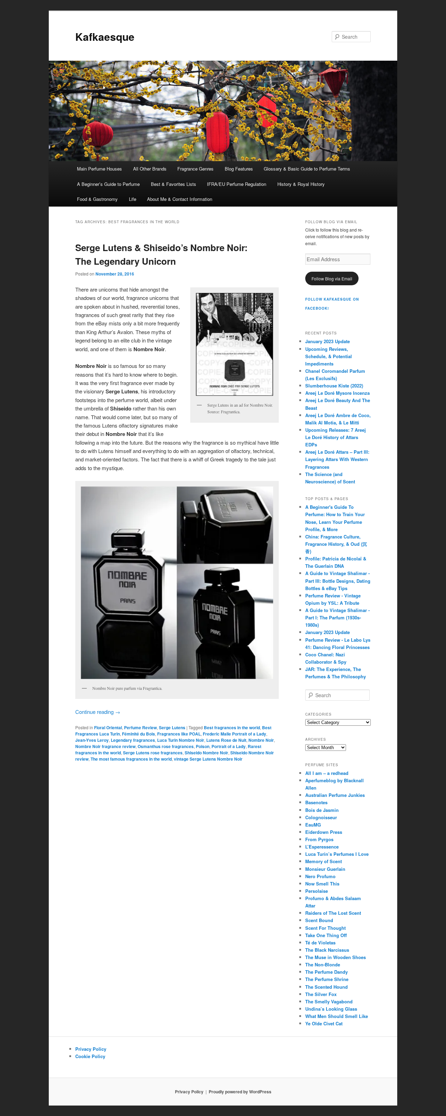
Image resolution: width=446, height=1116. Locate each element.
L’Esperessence (322, 846)
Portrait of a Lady (229, 746)
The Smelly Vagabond (329, 1001)
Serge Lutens (172, 727)
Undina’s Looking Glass (331, 1008)
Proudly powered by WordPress (240, 1091)
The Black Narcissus (327, 950)
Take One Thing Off (326, 935)
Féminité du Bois (138, 734)
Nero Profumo (320, 876)
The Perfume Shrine (326, 979)
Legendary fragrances (133, 740)
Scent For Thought (325, 928)
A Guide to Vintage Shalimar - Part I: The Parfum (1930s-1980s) (337, 617)
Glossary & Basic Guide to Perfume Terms (307, 168)
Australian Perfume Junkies (335, 795)
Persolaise (316, 891)
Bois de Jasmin (322, 810)
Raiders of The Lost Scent (333, 913)
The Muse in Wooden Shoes (335, 957)
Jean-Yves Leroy (92, 740)
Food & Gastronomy (97, 199)
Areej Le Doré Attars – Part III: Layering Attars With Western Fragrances (337, 459)
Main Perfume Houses (99, 168)
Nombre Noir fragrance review (105, 746)
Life (132, 199)
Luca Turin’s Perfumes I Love (337, 854)
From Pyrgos (319, 839)
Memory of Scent (323, 861)
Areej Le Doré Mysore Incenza (337, 393)
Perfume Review (140, 727)
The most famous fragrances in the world (131, 759)
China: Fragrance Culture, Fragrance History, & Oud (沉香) (336, 544)
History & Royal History (301, 184)
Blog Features (239, 168)
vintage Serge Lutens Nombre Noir (208, 759)
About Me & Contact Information (179, 199)
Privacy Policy (90, 1049)
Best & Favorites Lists (173, 184)
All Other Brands (150, 168)
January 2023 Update (327, 341)
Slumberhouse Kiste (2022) (334, 385)
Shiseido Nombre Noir (206, 752)
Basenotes (316, 802)
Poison (202, 746)
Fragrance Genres (195, 168)
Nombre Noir (261, 740)
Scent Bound (319, 920)
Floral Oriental (108, 727)
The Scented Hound (326, 986)
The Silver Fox (321, 994)
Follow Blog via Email (332, 278)
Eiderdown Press (323, 832)
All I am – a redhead (326, 773)
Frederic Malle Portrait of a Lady (234, 734)
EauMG (313, 824)
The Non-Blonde (322, 964)
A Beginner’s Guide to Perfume (108, 184)
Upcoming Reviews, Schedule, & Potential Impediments (328, 356)
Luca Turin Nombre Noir (180, 740)
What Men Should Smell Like (336, 1016)
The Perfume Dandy (326, 971)
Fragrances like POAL (179, 734)
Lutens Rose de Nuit (226, 740)
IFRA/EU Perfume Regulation (236, 184)
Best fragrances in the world (232, 727)
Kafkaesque (104, 36)
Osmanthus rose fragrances (166, 746)
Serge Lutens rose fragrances (153, 752)
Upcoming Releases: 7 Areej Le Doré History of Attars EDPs (335, 437)
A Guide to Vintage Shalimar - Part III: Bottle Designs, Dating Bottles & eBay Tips (337, 580)
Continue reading (97, 711)
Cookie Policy (90, 1056)
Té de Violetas (320, 942)
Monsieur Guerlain (325, 869)
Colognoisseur (321, 817)
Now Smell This (322, 883)
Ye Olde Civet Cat (324, 1023)
